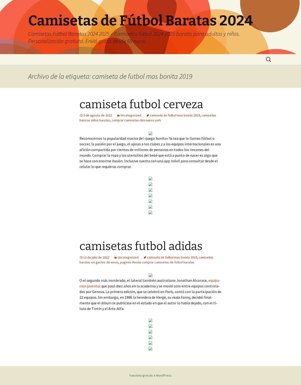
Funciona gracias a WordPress (150, 375)
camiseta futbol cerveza (141, 104)
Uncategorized (130, 115)
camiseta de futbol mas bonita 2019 (175, 115)
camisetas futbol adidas (140, 246)
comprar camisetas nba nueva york (136, 120)
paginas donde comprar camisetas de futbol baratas (157, 262)
